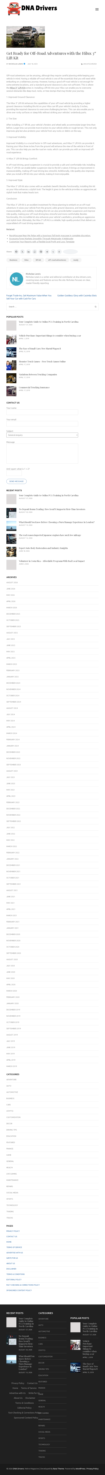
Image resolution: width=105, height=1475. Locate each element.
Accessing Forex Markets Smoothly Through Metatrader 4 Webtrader (41, 238)
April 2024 (10, 727)
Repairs (9, 1186)
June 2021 (10, 897)
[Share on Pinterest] (40, 251)
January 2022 (12, 859)
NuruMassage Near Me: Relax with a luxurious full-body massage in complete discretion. (50, 235)
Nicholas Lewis (16, 64)
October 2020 (12, 947)
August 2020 (12, 959)
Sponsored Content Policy (19, 1290)
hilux (26, 260)
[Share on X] (22, 251)
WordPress (80, 1469)
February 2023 (12, 802)
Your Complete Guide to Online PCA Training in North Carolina (48, 321)
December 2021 (13, 865)
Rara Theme (58, 1469)
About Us (10, 1263)
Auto (8, 1086)
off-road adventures (57, 260)
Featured (10, 1142)
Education (11, 1136)
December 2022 (13, 809)
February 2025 (12, 670)
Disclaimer (11, 1269)
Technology (12, 1205)
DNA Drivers (18, 1469)
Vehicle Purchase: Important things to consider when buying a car (50, 335)
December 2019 (13, 1010)
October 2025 (12, 620)
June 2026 (10, 589)
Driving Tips (11, 1130)
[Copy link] (70, 251)
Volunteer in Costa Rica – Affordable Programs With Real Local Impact (52, 561)
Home (9, 1242)
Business (13, 260)
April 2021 (10, 909)
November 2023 (13, 758)
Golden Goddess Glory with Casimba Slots (77, 295)
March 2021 (11, 915)
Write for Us (12, 1258)
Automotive (12, 1092)
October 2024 (12, 696)
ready (75, 260)
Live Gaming (11, 1174)
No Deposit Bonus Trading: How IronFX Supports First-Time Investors (52, 509)
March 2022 (11, 846)
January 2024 (12, 746)
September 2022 (13, 821)
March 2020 (11, 991)
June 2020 (10, 972)
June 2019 (10, 1047)
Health (9, 1168)
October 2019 (12, 1022)
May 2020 (10, 978)
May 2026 (10, 595)
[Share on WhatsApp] (34, 251)
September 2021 (13, 884)
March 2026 (11, 608)
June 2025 (10, 645)
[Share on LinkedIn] (28, 251)
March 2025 (11, 664)
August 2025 (12, 633)
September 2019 (13, 1029)
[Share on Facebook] (16, 251)
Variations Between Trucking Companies (38, 374)
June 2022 (10, 834)
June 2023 (10, 784)
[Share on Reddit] (47, 251)
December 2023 (13, 752)
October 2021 (12, 878)
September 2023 (13, 765)
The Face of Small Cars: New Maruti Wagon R (40, 348)
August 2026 (12, 582)
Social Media (12, 1193)
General (10, 1161)
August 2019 (12, 1035)
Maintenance (12, 1180)
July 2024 (10, 714)
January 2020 (12, 1003)
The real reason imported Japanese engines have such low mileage (50, 535)
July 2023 (10, 777)
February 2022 (12, 853)
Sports (9, 1199)
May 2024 (10, 721)
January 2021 (12, 928)
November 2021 (13, 871)
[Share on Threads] (59, 251)
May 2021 (10, 903)
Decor (9, 1124)
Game (8, 1155)
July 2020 (10, 966)
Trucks (9, 1218)
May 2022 (10, 840)
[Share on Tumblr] (53, 251)
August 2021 (12, 890)
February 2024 (12, 740)
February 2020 (12, 997)
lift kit (38, 260)
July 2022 (10, 827)
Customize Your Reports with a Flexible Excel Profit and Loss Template (41, 242)
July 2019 (10, 1041)
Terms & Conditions (15, 1274)
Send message (16, 481)
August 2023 (12, 771)
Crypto (9, 1111)
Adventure (11, 1080)
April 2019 (10, 1060)
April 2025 (10, 658)
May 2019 (10, 1054)
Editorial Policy (14, 1280)
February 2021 (12, 922)
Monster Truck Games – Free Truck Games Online (42, 361)
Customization (13, 1117)
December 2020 (13, 934)
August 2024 (12, 708)
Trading (10, 1211)
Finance (9, 1149)
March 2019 (11, 1066)
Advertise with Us (14, 1253)
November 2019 (13, 1016)
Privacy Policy (13, 1231)
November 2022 (13, 815)
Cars (8, 1105)
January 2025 (12, 677)
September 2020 (13, 953)
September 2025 (13, 626)
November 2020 (13, 941)
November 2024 (13, 689)
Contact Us (11, 1236)
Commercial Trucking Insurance (34, 387)
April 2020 (10, 985)
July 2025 (10, 639)
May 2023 (10, 790)
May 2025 (10, 652)
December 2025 (13, 614)
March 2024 (11, 733)
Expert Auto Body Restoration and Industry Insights (43, 548)
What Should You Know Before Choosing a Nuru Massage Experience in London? (56, 522)
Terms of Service (14, 1247)
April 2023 (10, 796)
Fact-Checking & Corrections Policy (23, 1285)
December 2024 (13, 683)
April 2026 (10, 601)
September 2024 (13, 702)
